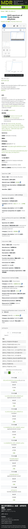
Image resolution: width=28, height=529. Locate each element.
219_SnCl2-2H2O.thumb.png (10, 380)
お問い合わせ (4, 514)
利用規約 (3, 516)
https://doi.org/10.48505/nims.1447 (13, 106)
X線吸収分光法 (17, 283)
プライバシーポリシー (6, 518)
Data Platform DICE (6, 523)
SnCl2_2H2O (5, 125)
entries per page (16, 332)
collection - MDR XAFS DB (12, 128)
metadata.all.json (14, 458)
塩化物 (17, 182)
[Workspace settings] (17, 26)
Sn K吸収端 (16, 315)
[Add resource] (4, 25)
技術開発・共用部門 (6, 509)
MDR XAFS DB (5, 80)
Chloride (17, 125)
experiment (12, 110)
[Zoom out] (7, 50)
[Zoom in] (4, 50)
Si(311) (21, 125)
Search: (6, 335)
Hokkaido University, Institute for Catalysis (13, 127)
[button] (17, 36)
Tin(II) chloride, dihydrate (14, 123)
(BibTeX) (3, 90)
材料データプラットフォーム (8, 511)
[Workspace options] (20, 26)
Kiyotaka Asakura (15, 21)
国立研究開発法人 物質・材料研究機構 (13, 507)
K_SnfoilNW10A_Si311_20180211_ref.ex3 (14, 427)
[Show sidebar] (4, 30)
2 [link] (11, 372)
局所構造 (16, 231)
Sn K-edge (11, 125)
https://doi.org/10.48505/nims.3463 (16, 146)
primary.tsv (14, 490)
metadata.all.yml (14, 474)
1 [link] (9, 372)
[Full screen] (24, 26)
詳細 (14, 390)
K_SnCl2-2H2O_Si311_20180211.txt (14, 411)
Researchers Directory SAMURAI (10, 520)
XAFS (3, 128)
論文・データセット (10, 11)
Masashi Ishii (4, 21)
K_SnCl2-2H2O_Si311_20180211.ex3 (14, 396)
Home (2, 11)
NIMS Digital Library (6, 521)
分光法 (17, 291)
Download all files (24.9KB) (14, 75)
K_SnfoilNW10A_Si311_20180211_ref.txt (14, 443)
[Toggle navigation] (26, 2)
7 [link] (18, 372)
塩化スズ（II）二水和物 (19, 203)
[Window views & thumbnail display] (20, 30)
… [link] (16, 372)
